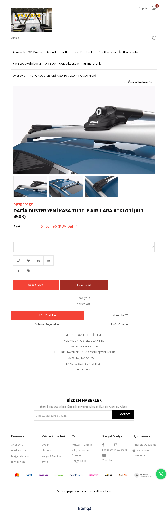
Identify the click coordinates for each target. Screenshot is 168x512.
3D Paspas (36, 52)
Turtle (64, 52)
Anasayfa (19, 52)
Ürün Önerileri (120, 324)
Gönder (125, 414)
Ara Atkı (52, 52)
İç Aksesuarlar (129, 52)
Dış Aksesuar (107, 52)
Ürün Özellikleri (48, 315)
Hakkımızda (18, 450)
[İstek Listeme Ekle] (38, 260)
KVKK (45, 462)
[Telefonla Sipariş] (18, 260)
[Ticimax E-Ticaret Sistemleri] (84, 509)
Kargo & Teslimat (52, 456)
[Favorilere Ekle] (28, 260)
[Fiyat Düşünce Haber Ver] (18, 270)
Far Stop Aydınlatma (27, 63)
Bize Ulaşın (18, 462)
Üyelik (45, 445)
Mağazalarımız (20, 456)
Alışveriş (47, 450)
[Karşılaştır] (84, 260)
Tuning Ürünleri (92, 63)
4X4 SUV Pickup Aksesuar (61, 63)
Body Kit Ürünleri (83, 52)
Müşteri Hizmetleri (83, 445)
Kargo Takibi (79, 461)
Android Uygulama (145, 445)
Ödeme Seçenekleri (47, 324)
